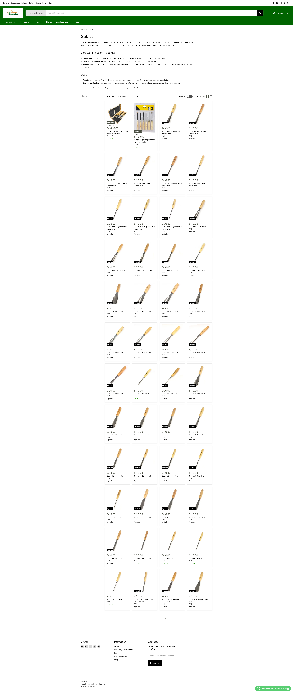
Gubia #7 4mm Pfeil (197, 558)
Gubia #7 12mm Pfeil (142, 558)
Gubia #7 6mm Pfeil (170, 558)
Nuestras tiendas (41, 3)
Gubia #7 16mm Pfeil (115, 558)
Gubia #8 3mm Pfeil (115, 517)
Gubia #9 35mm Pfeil (142, 311)
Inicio (83, 29)
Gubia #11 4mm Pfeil (197, 270)
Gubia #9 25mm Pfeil (197, 311)
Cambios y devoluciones (19, 3)
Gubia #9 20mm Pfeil (115, 352)
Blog (50, 3)
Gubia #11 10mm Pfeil (171, 270)
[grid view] (207, 96)
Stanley (136, 144)
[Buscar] (260, 13)
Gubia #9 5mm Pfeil (142, 393)
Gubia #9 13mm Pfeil (197, 352)
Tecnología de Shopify (88, 686)
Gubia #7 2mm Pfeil (115, 599)
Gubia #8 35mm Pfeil (197, 393)
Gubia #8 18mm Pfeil (197, 435)
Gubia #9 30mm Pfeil (170, 311)
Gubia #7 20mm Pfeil (197, 517)
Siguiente (164, 618)
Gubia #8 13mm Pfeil (142, 476)
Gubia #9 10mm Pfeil (115, 393)
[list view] (210, 96)
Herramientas (9, 22)
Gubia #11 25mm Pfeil (198, 227)
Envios (31, 3)
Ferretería (25, 22)
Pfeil (163, 136)
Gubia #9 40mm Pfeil (115, 311)
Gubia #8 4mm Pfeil (197, 476)
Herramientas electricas (57, 22)
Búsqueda (84, 681)
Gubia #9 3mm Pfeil (170, 393)
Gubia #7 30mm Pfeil (142, 517)
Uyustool (110, 136)
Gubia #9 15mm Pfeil (170, 352)
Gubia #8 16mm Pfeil (115, 476)
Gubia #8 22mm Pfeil (170, 435)
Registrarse (154, 663)
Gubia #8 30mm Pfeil (115, 435)
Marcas (76, 22)
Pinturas (38, 22)
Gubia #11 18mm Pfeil (143, 270)
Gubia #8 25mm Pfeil (142, 435)
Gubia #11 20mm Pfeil (116, 270)
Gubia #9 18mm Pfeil (142, 352)
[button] (278, 13)
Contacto (6, 3)
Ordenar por (109, 96)
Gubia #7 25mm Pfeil (170, 517)
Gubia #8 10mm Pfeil (170, 476)
